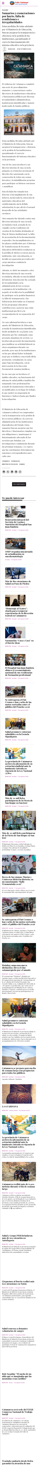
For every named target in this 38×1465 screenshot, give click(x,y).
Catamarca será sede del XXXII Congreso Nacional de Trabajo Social (17, 1412)
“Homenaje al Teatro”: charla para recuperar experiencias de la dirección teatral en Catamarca (19, 612)
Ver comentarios (19, 484)
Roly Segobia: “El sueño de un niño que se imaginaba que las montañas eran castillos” (17, 1376)
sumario (22, 464)
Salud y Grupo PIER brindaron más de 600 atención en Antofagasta (17, 1238)
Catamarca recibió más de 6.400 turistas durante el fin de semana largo (18, 1186)
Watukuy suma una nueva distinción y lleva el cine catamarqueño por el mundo (16, 967)
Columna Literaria (13, 1110)
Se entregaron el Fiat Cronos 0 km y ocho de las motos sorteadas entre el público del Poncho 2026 (18, 703)
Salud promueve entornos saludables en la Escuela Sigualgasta (18, 734)
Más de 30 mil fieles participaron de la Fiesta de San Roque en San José (19, 800)
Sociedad (5, 10)
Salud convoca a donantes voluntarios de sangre (15, 1329)
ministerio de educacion (10, 464)
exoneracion (15, 461)
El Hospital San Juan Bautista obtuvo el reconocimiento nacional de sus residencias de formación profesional (19, 671)
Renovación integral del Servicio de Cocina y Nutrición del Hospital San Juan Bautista (18, 523)
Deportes (11, 888)
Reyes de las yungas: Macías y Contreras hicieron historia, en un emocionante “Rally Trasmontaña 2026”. (17, 880)
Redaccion (11, 49)
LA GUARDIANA (10, 1106)
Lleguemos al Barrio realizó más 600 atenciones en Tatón (18, 1282)
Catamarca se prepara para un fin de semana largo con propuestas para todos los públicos (19, 1070)
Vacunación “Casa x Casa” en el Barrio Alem (19, 641)
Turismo (11, 1382)
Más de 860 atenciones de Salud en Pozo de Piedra (18, 582)
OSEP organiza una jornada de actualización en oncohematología (19, 554)
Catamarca (6, 461)
